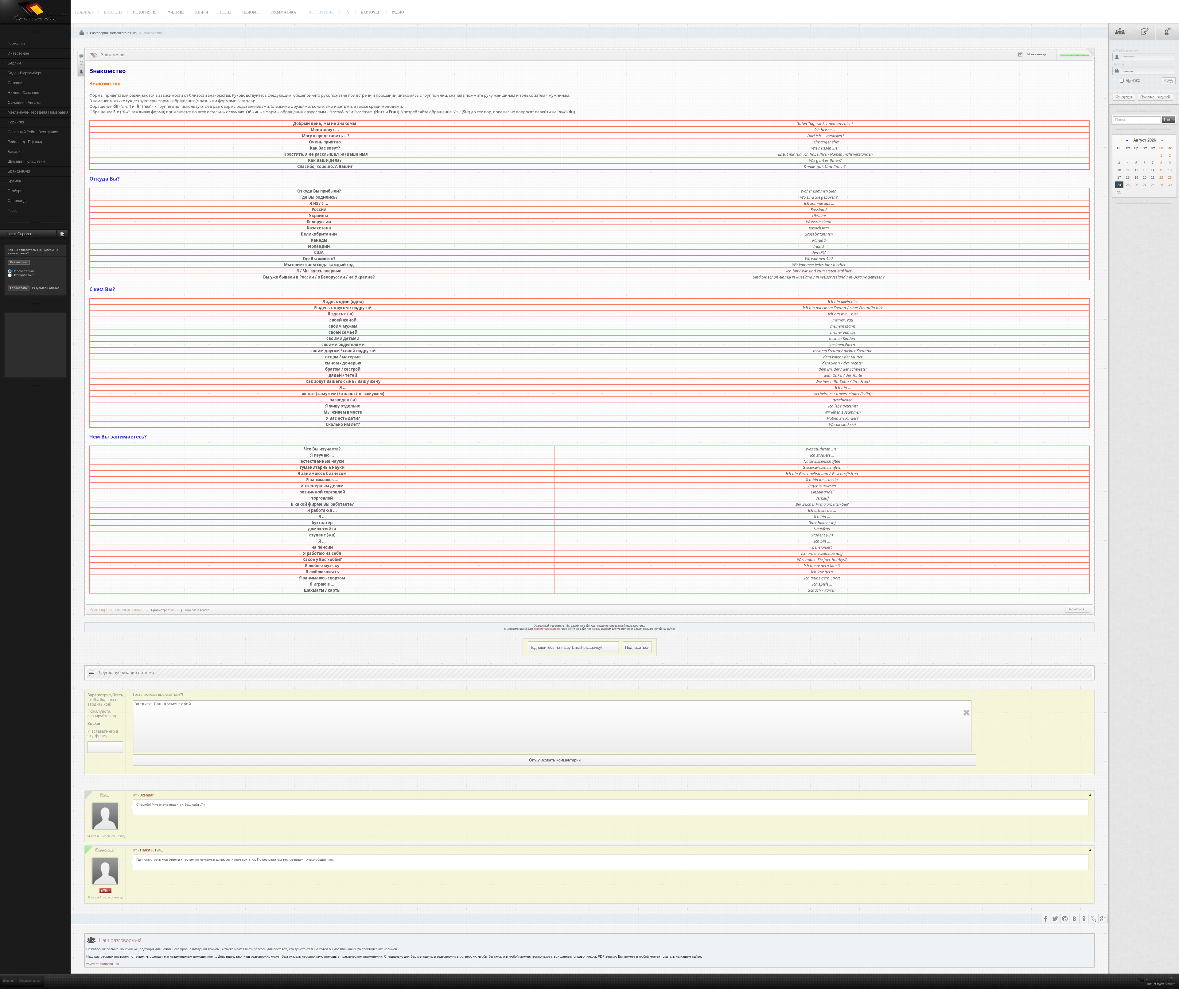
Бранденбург (19, 171)
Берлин (14, 63)
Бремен (14, 181)
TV (347, 12)
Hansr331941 (151, 850)
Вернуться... (1077, 609)
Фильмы (176, 12)
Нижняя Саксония (23, 93)
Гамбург (14, 191)
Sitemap (8, 980)
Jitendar (147, 795)
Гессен (14, 210)
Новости (113, 12)
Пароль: (1118, 64)
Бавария (15, 152)
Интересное (18, 53)
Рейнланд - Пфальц (25, 142)
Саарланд (16, 201)
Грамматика (283, 12)
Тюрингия (16, 122)
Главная (84, 12)
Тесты (225, 12)
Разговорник (320, 12)
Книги (201, 12)
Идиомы (250, 12)
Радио (398, 12)
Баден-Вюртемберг (24, 73)
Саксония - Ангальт (24, 102)
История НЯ (145, 12)
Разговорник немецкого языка (113, 33)
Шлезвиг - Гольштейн (26, 161)
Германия (16, 43)
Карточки (371, 12)
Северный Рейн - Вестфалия (33, 132)
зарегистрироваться (547, 628)
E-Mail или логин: (1125, 50)
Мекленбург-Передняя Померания (38, 112)
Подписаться (637, 647)
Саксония (16, 83)
